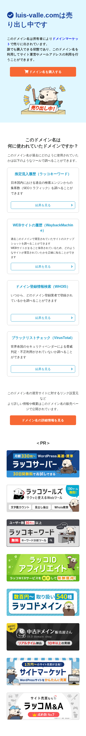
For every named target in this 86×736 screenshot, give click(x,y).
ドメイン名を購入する (45, 72)
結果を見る (43, 205)
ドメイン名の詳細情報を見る (43, 420)
